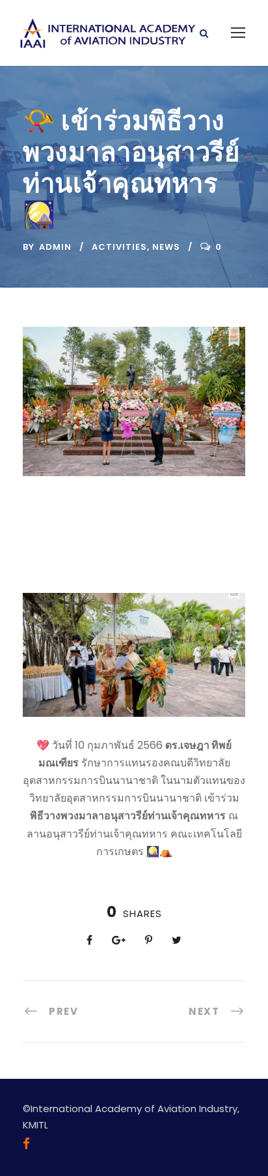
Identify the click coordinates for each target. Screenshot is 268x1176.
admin (55, 247)
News (166, 247)
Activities (119, 247)
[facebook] (26, 1144)
